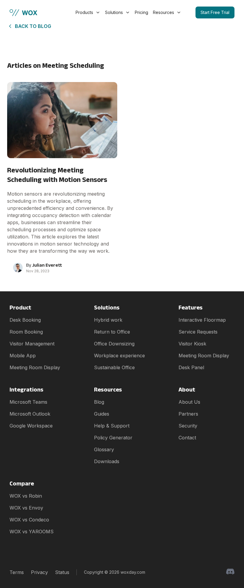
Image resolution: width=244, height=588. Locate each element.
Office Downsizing (114, 344)
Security (188, 426)
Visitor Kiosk (192, 344)
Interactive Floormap (202, 320)
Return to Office (112, 332)
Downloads (106, 461)
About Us (189, 402)
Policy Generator (113, 438)
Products (84, 12)
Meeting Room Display (35, 367)
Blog (99, 402)
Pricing (141, 12)
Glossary (104, 449)
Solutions (114, 12)
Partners (188, 414)
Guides (101, 414)
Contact (187, 438)
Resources (163, 12)
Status (62, 572)
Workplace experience (119, 356)
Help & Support (111, 426)
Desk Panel (191, 367)
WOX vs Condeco (29, 520)
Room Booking (26, 332)
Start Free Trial (215, 12)
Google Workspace (31, 426)
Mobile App (23, 356)
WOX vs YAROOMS (32, 531)
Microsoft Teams (28, 402)
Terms (17, 572)
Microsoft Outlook (30, 414)
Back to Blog (33, 26)
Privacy (39, 572)
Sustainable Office (114, 367)
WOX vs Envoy (26, 508)
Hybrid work (108, 320)
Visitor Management (32, 344)
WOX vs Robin (26, 496)
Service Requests (198, 332)
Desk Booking (25, 320)
